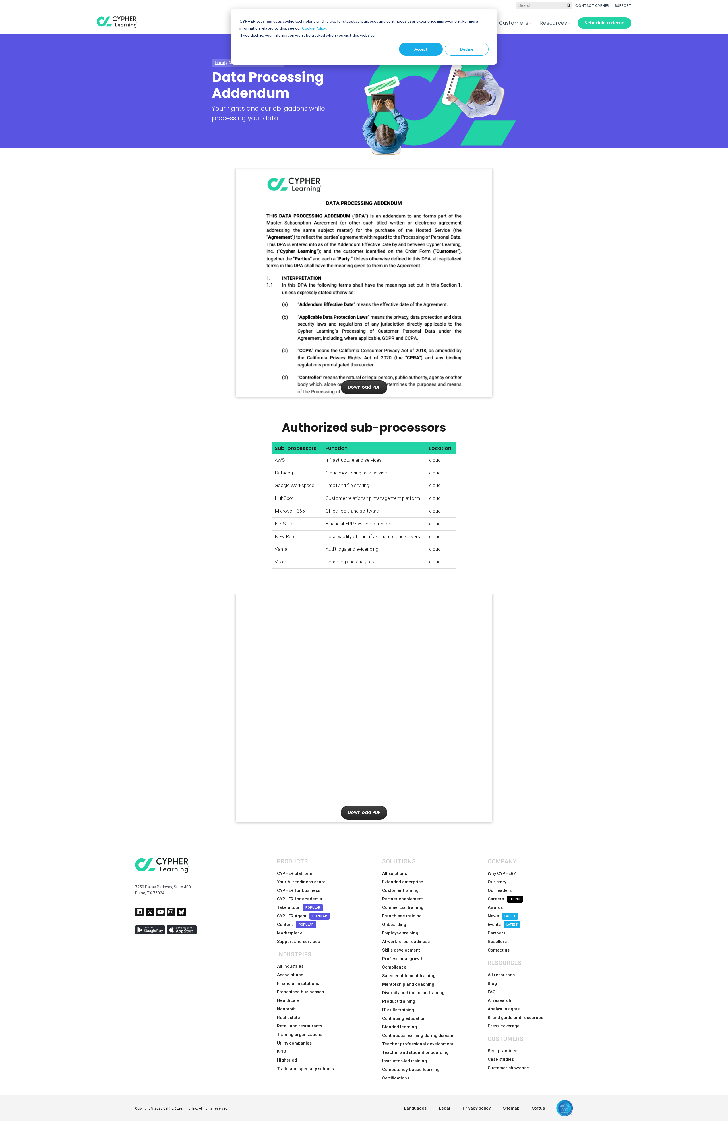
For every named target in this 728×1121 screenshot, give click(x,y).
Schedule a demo (604, 23)
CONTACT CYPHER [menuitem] (592, 5)
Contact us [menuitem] (499, 950)
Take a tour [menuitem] (298, 907)
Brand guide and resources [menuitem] (515, 1017)
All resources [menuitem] (501, 974)
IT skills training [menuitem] (398, 1009)
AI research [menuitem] (499, 1000)
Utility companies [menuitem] (294, 1043)
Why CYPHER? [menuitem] (502, 873)
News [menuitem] (502, 916)
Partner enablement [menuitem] (402, 899)
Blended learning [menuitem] (399, 1026)
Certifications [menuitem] (395, 1078)
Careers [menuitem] (504, 899)
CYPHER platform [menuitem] (294, 873)
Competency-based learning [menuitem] (411, 1069)
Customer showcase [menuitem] (508, 1067)
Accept (420, 49)
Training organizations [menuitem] (299, 1034)
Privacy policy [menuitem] (477, 1108)
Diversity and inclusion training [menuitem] (413, 992)
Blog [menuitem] (492, 983)
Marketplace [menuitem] (290, 933)
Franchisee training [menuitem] (402, 916)
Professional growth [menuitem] (402, 958)
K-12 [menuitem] (281, 1051)
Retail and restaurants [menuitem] (299, 1026)
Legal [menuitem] (444, 1108)
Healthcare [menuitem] (288, 1000)
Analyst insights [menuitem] (504, 1009)
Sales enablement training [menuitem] (408, 975)
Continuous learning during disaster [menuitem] (418, 1035)
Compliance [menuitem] (394, 967)
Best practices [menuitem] (502, 1050)
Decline (466, 49)
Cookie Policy (314, 28)
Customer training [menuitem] (400, 890)
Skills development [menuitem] (401, 950)
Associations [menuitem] (290, 974)
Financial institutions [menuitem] (298, 983)
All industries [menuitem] (290, 966)
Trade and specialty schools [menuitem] (305, 1068)
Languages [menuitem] (415, 1108)
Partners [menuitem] (496, 933)
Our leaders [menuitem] (500, 890)
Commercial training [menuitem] (402, 907)
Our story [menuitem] (497, 881)
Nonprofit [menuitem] (286, 1009)
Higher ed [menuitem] (287, 1060)
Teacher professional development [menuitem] (417, 1044)
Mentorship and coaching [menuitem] (408, 984)
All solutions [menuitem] (394, 873)
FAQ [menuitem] (492, 991)
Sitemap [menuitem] (511, 1108)
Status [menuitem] (538, 1108)
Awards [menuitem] (495, 907)
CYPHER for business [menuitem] (298, 890)
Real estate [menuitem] (288, 1017)
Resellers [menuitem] (497, 941)
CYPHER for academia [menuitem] (299, 899)
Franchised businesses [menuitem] (300, 991)
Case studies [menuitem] (501, 1059)
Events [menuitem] (503, 924)
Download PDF (364, 387)
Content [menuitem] (295, 924)
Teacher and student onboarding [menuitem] (415, 1052)
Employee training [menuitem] (400, 933)
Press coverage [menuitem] (504, 1026)
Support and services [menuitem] (298, 941)
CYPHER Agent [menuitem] (302, 916)
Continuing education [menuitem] (404, 1018)
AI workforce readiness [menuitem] (406, 941)
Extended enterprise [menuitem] (402, 881)
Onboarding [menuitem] (394, 924)
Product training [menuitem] (398, 1001)
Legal (220, 62)
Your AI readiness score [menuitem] (301, 881)
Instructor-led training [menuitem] (404, 1061)
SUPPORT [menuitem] (623, 5)
